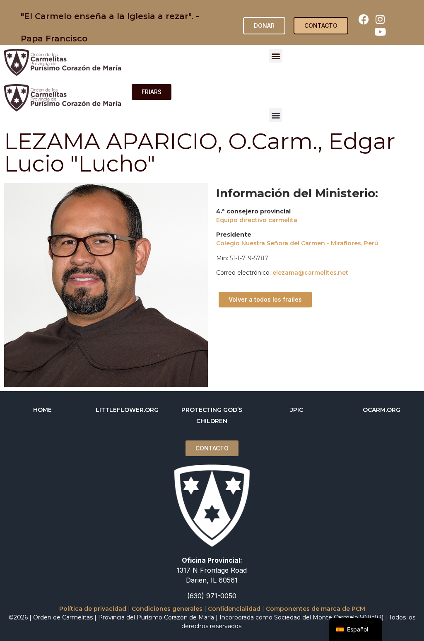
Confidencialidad (234, 608)
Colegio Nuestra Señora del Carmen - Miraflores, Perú (297, 243)
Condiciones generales (167, 608)
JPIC (296, 410)
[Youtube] (380, 32)
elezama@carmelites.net (310, 272)
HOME (42, 410)
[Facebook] (364, 19)
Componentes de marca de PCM (315, 608)
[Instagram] (380, 19)
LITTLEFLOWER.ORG (127, 410)
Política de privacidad (92, 608)
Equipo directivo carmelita (256, 220)
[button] (275, 56)
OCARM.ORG (381, 410)
